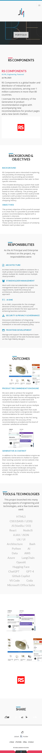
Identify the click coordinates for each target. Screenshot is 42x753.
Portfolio (21, 35)
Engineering (11, 74)
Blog (25, 742)
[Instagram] (26, 731)
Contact (31, 742)
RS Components (21, 60)
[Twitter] (21, 731)
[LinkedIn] (16, 731)
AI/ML (4, 74)
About (12, 742)
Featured (20, 74)
